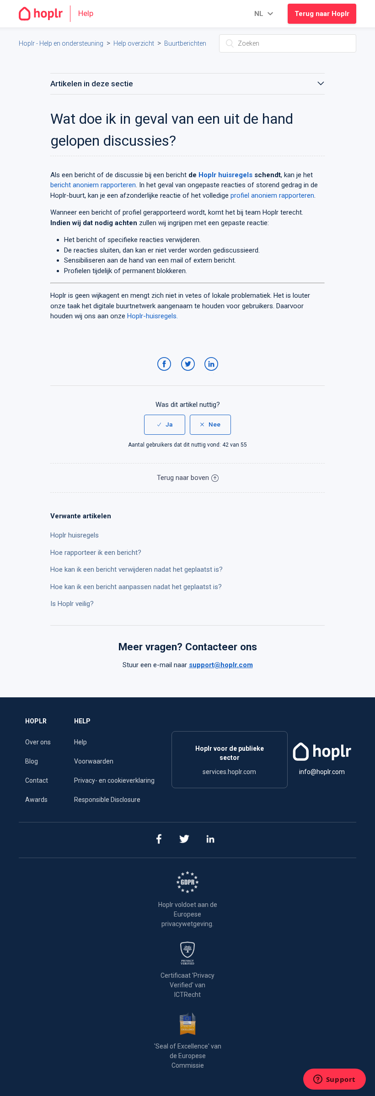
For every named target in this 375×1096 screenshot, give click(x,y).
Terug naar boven (183, 478)
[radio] (164, 425)
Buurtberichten (185, 43)
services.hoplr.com (229, 771)
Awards (36, 799)
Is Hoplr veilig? (72, 604)
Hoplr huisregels (74, 535)
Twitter (189, 373)
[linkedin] (210, 840)
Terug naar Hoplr (322, 14)
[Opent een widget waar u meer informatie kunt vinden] (334, 1080)
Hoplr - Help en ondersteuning (61, 43)
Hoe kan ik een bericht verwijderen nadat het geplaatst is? (136, 569)
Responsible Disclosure (107, 799)
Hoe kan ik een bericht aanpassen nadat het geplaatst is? (136, 587)
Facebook (165, 373)
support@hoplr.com (221, 665)
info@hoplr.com (322, 771)
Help (80, 742)
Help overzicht (133, 43)
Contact (36, 780)
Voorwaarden (93, 761)
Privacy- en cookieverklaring (114, 780)
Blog (31, 761)
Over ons (38, 742)
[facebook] (158, 840)
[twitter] (184, 840)
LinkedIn (212, 373)
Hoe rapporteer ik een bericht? (95, 552)
